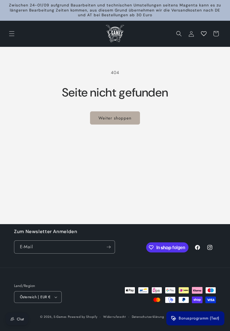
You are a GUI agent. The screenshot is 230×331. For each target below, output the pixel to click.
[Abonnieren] (108, 247)
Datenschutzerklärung (148, 316)
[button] (12, 33)
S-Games (60, 316)
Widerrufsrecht (114, 316)
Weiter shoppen (115, 118)
